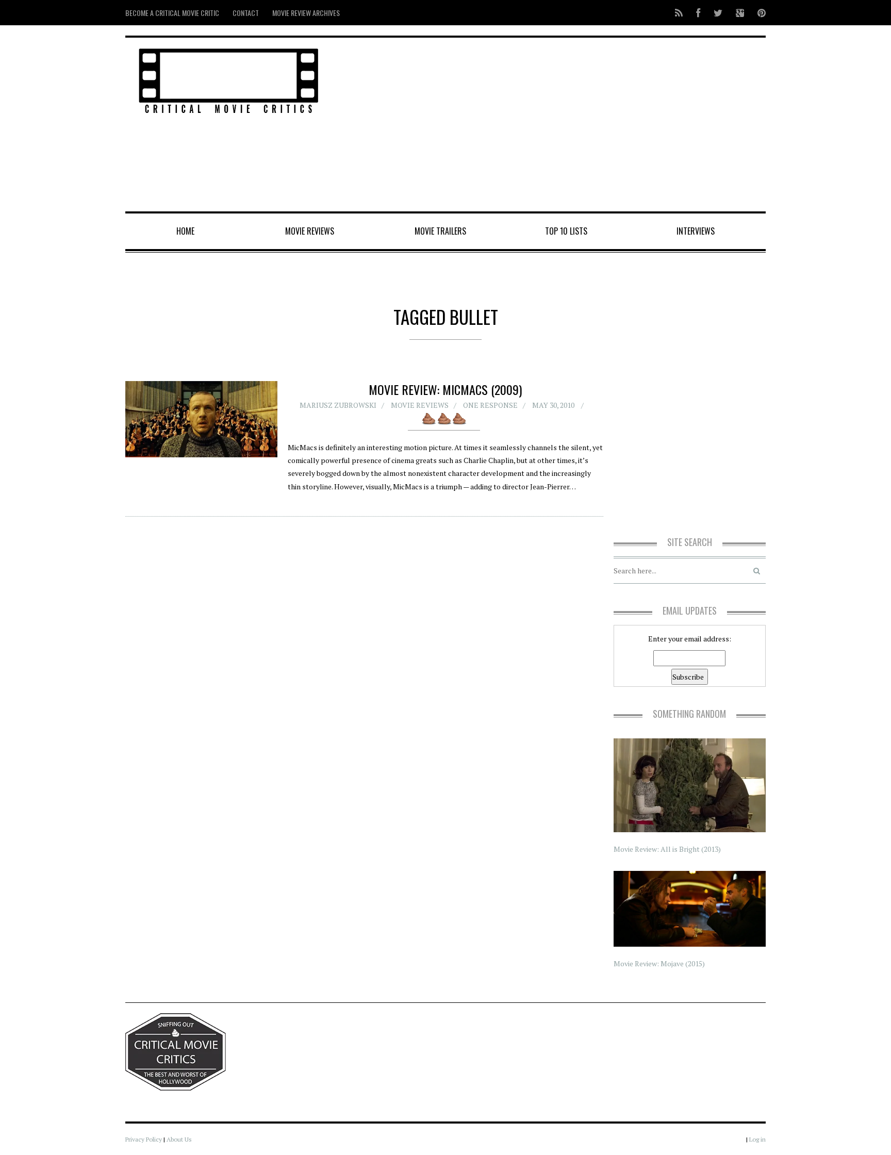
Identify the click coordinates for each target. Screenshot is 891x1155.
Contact (246, 12)
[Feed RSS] (679, 12)
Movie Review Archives (306, 12)
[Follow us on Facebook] (698, 12)
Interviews (695, 231)
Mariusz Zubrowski (338, 405)
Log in (757, 1139)
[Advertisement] (554, 125)
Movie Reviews (309, 231)
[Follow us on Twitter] (718, 12)
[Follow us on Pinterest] (758, 12)
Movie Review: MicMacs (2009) (445, 389)
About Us (179, 1139)
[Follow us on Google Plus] (740, 12)
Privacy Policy (143, 1139)
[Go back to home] (228, 79)
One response (490, 405)
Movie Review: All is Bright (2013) (667, 849)
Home (185, 231)
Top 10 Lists (566, 231)
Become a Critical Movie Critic (172, 12)
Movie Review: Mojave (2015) (659, 963)
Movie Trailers (440, 231)
